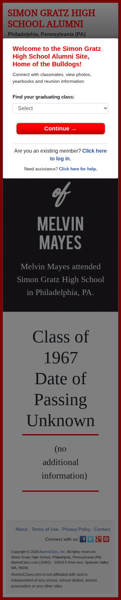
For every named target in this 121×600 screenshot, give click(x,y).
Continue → (60, 128)
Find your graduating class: (44, 97)
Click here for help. (78, 169)
